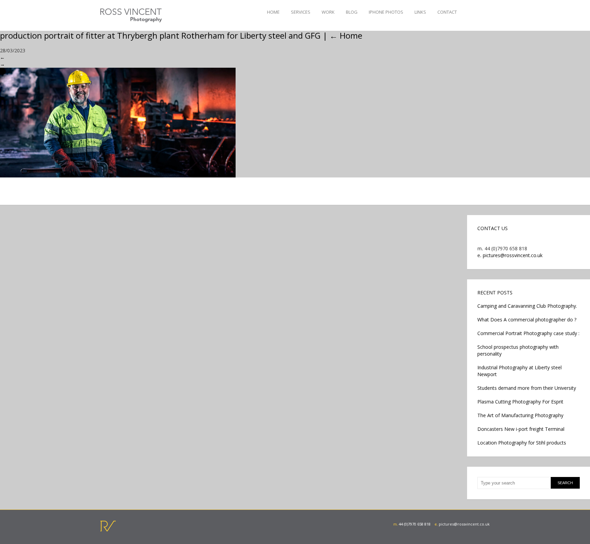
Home (273, 12)
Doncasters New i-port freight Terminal (520, 429)
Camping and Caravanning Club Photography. (527, 306)
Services (300, 12)
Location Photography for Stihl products (521, 442)
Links (420, 12)
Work (328, 12)
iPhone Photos (386, 12)
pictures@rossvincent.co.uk (513, 255)
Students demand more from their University (526, 388)
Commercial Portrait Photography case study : (528, 333)
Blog (351, 12)
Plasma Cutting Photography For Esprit (520, 401)
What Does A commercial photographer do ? (526, 319)
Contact (447, 12)
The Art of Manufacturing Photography (520, 415)
